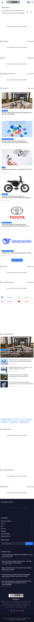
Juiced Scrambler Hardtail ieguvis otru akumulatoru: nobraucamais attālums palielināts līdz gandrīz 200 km (16, 197)
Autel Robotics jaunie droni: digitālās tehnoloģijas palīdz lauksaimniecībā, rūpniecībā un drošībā (18, 376)
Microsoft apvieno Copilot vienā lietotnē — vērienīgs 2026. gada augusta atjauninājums (13, 12)
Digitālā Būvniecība (24, 422)
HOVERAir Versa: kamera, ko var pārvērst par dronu (16, 169)
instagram (9, 301)
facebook (9, 297)
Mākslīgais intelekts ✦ (6, 419)
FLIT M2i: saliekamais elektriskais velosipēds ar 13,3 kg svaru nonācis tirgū (17, 113)
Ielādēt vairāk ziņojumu (17, 260)
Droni (23, 419)
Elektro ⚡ (17, 419)
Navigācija (3, 422)
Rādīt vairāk (30, 41)
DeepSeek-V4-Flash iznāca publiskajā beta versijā (16, 253)
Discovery (29, 419)
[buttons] (11, 611)
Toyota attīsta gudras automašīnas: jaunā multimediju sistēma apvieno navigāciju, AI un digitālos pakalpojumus (15, 225)
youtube (27, 301)
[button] (28, 2)
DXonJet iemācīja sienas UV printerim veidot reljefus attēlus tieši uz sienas (20, 368)
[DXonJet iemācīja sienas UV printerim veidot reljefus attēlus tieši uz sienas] (4, 369)
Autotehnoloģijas (13, 422)
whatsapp (26, 297)
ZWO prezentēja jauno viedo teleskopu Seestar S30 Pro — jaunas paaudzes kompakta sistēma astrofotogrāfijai (21, 384)
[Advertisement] (12, 318)
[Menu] (2, 2)
